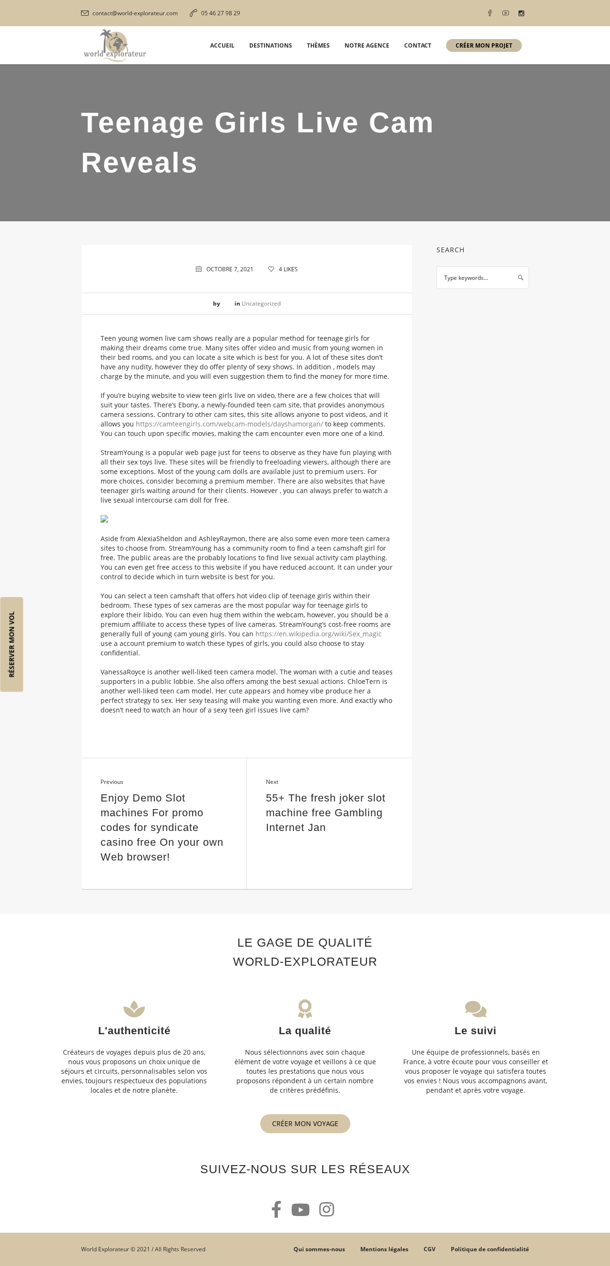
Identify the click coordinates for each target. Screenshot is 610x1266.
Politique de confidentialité (490, 1249)
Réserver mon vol (11, 645)
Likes (288, 269)
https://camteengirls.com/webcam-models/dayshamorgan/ (229, 423)
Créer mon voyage (305, 1123)
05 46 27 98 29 (220, 13)
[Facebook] (490, 13)
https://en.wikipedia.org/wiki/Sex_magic (318, 633)
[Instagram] (521, 13)
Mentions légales (384, 1249)
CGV (430, 1249)
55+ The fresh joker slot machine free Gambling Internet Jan (326, 812)
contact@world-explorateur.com (135, 13)
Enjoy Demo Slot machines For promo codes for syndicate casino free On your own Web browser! (162, 827)
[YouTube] (505, 13)
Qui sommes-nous (319, 1249)
